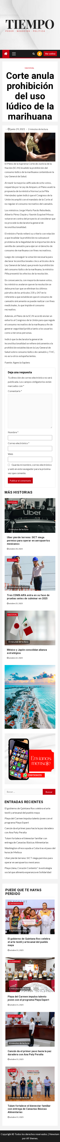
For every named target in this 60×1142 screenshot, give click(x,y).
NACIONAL (29, 68)
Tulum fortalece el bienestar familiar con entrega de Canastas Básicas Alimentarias (29, 1109)
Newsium (54, 1134)
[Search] (34, 54)
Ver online (50, 53)
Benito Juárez (15, 1016)
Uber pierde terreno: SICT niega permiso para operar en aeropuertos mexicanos (28, 540)
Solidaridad (14, 961)
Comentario (15, 391)
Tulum (11, 1070)
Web (10, 453)
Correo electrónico (18, 443)
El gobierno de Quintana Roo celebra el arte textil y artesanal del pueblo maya (29, 942)
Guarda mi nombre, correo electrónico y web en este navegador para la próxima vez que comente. (30, 469)
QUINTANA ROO (15, 903)
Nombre (13, 432)
